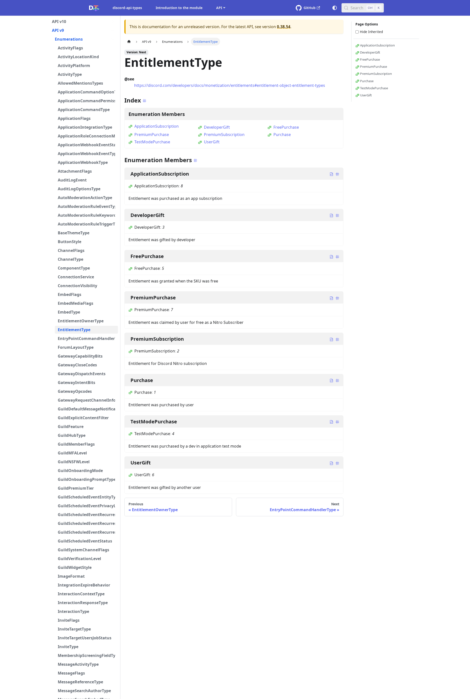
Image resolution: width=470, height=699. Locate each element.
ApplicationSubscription (156, 126)
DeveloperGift (217, 127)
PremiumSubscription (224, 134)
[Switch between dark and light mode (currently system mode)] (335, 8)
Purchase (282, 134)
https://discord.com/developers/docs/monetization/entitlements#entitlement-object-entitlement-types (229, 85)
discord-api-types (127, 7)
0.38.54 (283, 26)
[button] (83, 21)
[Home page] (129, 41)
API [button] (219, 7)
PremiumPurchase (151, 134)
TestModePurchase (152, 142)
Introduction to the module (179, 7)
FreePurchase (286, 127)
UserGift (212, 142)
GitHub (310, 7)
